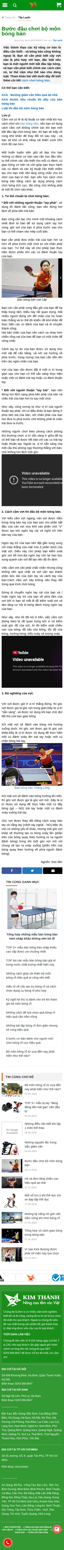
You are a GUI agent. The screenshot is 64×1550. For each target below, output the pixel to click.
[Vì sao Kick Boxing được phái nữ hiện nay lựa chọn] (12, 1254)
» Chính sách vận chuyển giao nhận (31, 1530)
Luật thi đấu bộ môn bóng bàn (23, 108)
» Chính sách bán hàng (37, 1532)
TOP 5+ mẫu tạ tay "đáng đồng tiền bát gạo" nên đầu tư (42, 1107)
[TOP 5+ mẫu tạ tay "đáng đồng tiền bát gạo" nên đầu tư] (12, 1106)
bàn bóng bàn (29, 123)
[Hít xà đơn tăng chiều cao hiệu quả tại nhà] (12, 1182)
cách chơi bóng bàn (35, 80)
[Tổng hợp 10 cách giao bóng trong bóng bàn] (12, 1235)
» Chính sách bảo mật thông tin (37, 1527)
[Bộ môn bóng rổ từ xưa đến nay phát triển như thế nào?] (12, 1089)
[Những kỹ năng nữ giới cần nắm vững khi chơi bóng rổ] (12, 1217)
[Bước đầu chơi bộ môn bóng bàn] (12, 1165)
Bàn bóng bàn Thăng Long (32, 787)
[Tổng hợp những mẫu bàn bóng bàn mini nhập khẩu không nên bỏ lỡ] (32, 908)
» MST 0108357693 (12, 1527)
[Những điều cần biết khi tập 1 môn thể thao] (12, 1132)
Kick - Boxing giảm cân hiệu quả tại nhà (29, 95)
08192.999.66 (9, 1542)
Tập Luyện (57, 40)
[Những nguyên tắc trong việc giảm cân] (12, 1150)
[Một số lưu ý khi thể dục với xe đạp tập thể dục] (12, 1203)
